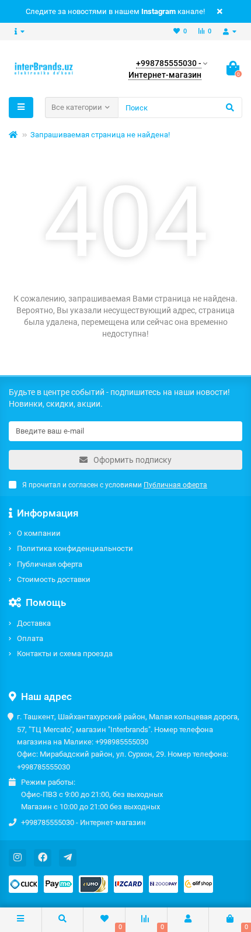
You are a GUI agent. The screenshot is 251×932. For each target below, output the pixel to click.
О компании (39, 533)
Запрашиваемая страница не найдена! (100, 134)
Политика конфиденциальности (75, 548)
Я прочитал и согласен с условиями (114, 485)
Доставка (34, 623)
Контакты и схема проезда (65, 653)
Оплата (30, 638)
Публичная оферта (49, 564)
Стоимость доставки (53, 579)
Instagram (158, 11)
